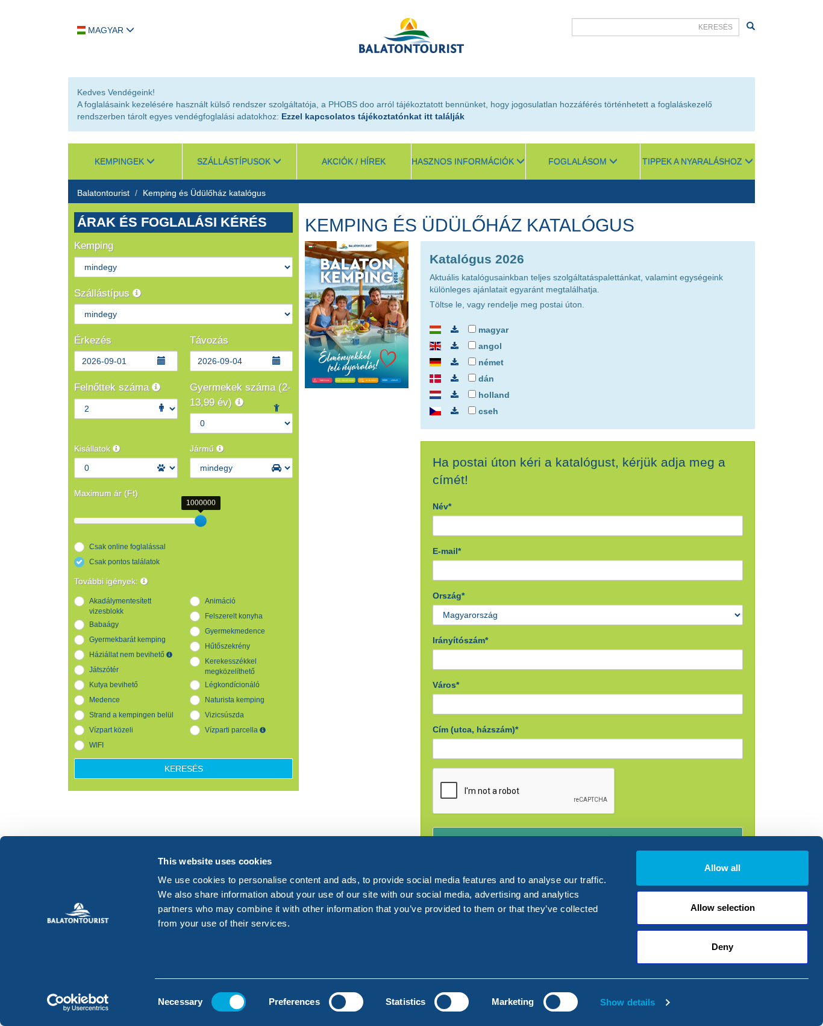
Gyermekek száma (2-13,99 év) (240, 395)
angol (489, 346)
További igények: (107, 581)
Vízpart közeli (111, 730)
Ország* (449, 595)
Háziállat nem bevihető (127, 654)
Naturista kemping (234, 700)
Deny (722, 947)
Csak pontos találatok (124, 562)
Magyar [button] (106, 30)
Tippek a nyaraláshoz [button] (693, 161)
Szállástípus (103, 293)
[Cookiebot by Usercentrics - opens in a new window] (78, 1002)
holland (493, 395)
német (490, 362)
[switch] (346, 1002)
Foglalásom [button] (578, 161)
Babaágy (104, 624)
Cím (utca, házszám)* (475, 729)
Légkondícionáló (232, 685)
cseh (487, 411)
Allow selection (722, 907)
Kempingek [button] (120, 161)
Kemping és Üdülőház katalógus (204, 193)
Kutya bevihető (113, 685)
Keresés (183, 768)
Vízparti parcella (232, 730)
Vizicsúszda (224, 715)
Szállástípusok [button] (235, 161)
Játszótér (104, 670)
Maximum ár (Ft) (106, 493)
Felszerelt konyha (234, 616)
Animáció (220, 601)
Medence (104, 700)
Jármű (203, 448)
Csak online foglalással (127, 547)
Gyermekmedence (235, 631)
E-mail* (447, 551)
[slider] (201, 521)
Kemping (93, 245)
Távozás (209, 340)
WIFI (96, 745)
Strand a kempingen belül (131, 715)
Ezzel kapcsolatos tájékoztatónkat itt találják (373, 116)
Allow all (722, 868)
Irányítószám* (460, 640)
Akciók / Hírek (354, 161)
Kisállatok (93, 448)
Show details (627, 1002)
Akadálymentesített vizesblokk (120, 606)
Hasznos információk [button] (463, 161)
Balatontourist (103, 193)
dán (485, 378)
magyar (492, 330)
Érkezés (92, 340)
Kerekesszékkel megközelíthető (231, 666)
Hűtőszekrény (227, 646)
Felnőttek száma (113, 387)
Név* (442, 506)
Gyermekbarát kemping (127, 639)
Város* (446, 685)
